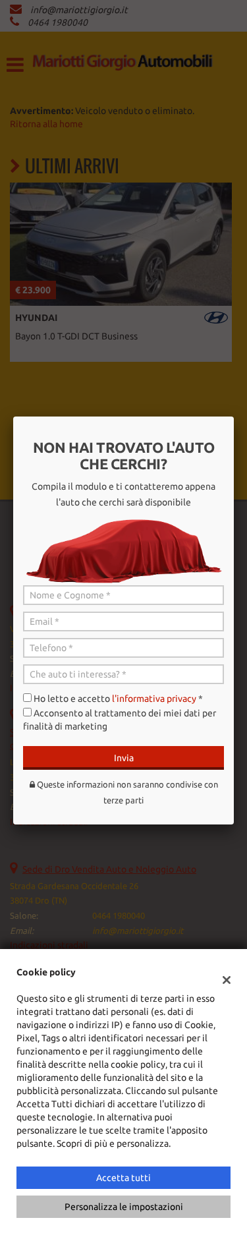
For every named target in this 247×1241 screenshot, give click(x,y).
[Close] (234, 416)
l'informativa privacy (154, 698)
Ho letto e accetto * (118, 698)
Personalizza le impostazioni (124, 1206)
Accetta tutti (123, 1177)
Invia (124, 758)
